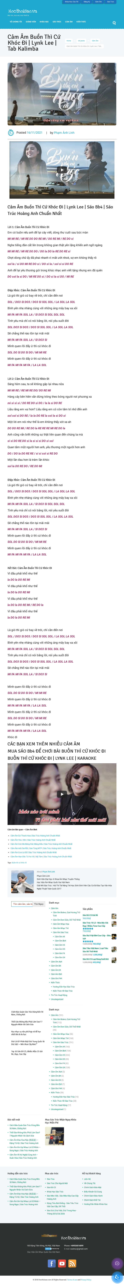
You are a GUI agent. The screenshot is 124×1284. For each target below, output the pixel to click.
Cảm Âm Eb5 (56, 974)
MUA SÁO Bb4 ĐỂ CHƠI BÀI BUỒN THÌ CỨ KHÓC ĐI (57, 751)
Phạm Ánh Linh (64, 133)
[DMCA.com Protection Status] (52, 1249)
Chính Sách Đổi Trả (92, 1200)
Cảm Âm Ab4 (56, 962)
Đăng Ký (87, 2)
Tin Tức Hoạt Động (59, 995)
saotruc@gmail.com (79, 1249)
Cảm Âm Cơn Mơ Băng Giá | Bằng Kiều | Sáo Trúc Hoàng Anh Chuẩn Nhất (41, 844)
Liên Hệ (87, 1179)
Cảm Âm (98, 2)
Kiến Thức (81, 22)
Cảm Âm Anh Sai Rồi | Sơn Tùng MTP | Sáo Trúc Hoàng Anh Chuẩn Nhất (41, 848)
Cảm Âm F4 (60, 953)
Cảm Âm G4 (60, 957)
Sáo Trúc (110, 2)
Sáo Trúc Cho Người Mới (57, 1183)
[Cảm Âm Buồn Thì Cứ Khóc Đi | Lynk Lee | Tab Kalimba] (62, 94)
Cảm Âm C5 (60, 945)
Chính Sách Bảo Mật (92, 1187)
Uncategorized (57, 999)
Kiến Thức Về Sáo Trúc (63, 991)
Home (69, 41)
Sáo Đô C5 (51, 1187)
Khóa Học (44, 22)
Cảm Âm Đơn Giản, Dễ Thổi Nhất (67, 920)
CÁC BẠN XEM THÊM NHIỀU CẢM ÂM (44, 744)
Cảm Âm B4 (56, 966)
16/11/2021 (34, 132)
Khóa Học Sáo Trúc (55, 1192)
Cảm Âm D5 (60, 949)
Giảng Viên (31, 22)
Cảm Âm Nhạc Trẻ (61, 928)
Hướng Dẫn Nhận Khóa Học (96, 1204)
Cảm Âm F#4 (56, 978)
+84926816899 (77, 1245)
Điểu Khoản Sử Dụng (93, 1192)
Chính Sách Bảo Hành (93, 1196)
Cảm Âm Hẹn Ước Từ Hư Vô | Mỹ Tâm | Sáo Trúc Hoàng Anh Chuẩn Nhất (41, 856)
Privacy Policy (86, 1280)
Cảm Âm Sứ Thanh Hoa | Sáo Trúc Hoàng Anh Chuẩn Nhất (35, 836)
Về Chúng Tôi (16, 22)
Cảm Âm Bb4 (60, 941)
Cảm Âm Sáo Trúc (60, 932)
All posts (81, 41)
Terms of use (72, 1280)
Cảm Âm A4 (60, 936)
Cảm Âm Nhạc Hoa (61, 924)
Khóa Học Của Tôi (71, 2)
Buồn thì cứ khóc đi (19, 863)
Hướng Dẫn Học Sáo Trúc (64, 987)
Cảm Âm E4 (56, 970)
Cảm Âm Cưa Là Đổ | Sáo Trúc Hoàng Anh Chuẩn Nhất (34, 852)
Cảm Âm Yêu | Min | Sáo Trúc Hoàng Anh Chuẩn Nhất (33, 840)
